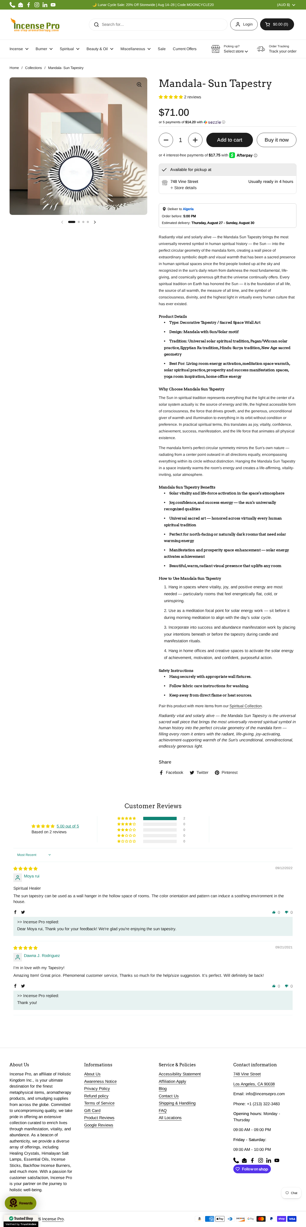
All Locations (170, 1117)
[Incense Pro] (35, 24)
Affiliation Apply (172, 1081)
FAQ (163, 1110)
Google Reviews (98, 1125)
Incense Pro (53, 1219)
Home (14, 68)
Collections (33, 68)
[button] (277, 24)
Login (248, 24)
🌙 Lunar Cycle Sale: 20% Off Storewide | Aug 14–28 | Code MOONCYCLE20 (153, 5)
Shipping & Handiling (177, 1103)
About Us (92, 1074)
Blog (163, 1088)
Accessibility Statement (180, 1074)
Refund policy (96, 1096)
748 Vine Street (247, 1074)
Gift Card (92, 1110)
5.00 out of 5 (68, 826)
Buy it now (277, 140)
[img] (25, 868)
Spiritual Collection (246, 706)
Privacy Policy (97, 1088)
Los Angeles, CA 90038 (254, 1084)
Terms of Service (99, 1103)
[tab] (183, 188)
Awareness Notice (100, 1081)
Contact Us (169, 1096)
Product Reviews (99, 1117)
